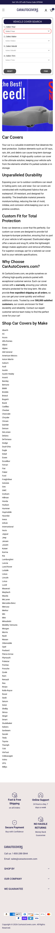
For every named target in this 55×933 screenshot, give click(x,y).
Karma (5, 552)
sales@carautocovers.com (24, 859)
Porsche (5, 668)
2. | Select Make (10, 36)
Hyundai (5, 516)
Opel (4, 647)
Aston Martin (8, 359)
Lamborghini (7, 559)
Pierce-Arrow (7, 654)
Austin (5, 370)
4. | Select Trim (9, 56)
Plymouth (6, 658)
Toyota (5, 741)
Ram (4, 676)
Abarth (5, 330)
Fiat (4, 468)
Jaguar (5, 534)
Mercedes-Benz (9, 603)
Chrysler (5, 417)
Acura (4, 337)
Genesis (5, 483)
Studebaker (7, 723)
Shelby (5, 709)
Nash (4, 636)
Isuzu (4, 530)
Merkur (5, 610)
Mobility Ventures (9, 625)
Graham (5, 494)
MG (3, 614)
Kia (3, 556)
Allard (4, 345)
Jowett (5, 545)
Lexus (4, 574)
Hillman (5, 497)
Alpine (4, 348)
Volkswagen (7, 756)
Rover (4, 694)
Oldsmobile (7, 643)
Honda (5, 501)
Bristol (5, 396)
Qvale (4, 672)
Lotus (4, 581)
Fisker (4, 472)
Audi (4, 366)
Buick (4, 403)
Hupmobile (7, 512)
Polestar (5, 661)
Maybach (6, 592)
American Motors (9, 356)
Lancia (5, 563)
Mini (4, 618)
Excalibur (6, 461)
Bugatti (5, 399)
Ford (4, 476)
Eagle (4, 450)
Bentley (5, 381)
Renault (5, 679)
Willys (4, 767)
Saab (4, 698)
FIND (46, 71)
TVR (4, 749)
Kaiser (5, 548)
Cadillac (5, 406)
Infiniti (5, 523)
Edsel (4, 454)
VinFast (5, 752)
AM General (7, 352)
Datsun (5, 428)
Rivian (4, 687)
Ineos (4, 519)
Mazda (5, 596)
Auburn (5, 363)
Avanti (5, 377)
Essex (4, 457)
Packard (5, 650)
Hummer (6, 508)
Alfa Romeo (7, 341)
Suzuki (5, 734)
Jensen (5, 541)
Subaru (5, 727)
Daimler (5, 425)
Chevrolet (6, 414)
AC (3, 334)
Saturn (5, 701)
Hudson (5, 505)
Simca (4, 712)
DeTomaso (6, 439)
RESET (10, 71)
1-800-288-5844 (20, 853)
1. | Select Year (9, 27)
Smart (4, 719)
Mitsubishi (6, 621)
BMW (4, 388)
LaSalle (5, 570)
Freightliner (7, 479)
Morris (5, 632)
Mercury (5, 607)
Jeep (4, 537)
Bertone (5, 385)
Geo (4, 487)
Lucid (4, 585)
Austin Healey (8, 374)
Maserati (6, 588)
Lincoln (5, 578)
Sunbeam (6, 730)
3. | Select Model (10, 46)
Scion (4, 705)
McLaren (6, 599)
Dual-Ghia (6, 447)
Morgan (5, 628)
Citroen (5, 421)
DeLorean (6, 432)
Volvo (4, 759)
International (7, 527)
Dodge (5, 443)
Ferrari (5, 465)
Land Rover (7, 567)
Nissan (5, 639)
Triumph (5, 745)
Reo (4, 683)
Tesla (4, 738)
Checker (5, 410)
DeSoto (5, 436)
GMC (4, 490)
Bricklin (5, 392)
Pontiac (5, 665)
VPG (4, 763)
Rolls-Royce (7, 690)
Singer (5, 716)
